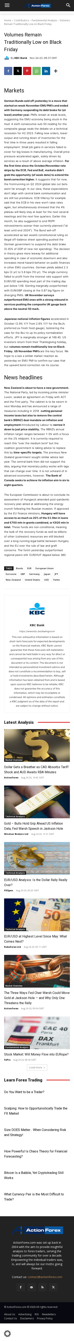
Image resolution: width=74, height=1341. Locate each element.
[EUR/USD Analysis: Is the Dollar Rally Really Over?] (37, 858)
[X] (18, 71)
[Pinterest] (27, 71)
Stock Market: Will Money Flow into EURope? (36, 1054)
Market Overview (13, 760)
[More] (55, 71)
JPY (56, 574)
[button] (7, 1333)
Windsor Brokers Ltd (16, 833)
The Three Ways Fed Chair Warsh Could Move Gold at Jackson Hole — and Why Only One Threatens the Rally (37, 998)
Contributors (21, 20)
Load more (35, 1067)
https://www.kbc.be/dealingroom (37, 631)
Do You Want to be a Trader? (24, 1092)
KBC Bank (20, 58)
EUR (29, 568)
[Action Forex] (37, 6)
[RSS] (42, 1287)
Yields (56, 579)
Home (7, 20)
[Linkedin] (46, 71)
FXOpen (8, 890)
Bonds (19, 568)
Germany (34, 574)
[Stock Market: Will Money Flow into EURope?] (37, 1032)
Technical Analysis (15, 816)
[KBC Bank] (7, 58)
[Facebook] (8, 71)
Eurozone (11, 574)
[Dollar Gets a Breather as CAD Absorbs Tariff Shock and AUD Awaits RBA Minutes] (37, 745)
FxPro (7, 1059)
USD (46, 579)
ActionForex (11, 777)
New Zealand (13, 579)
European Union (45, 568)
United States (32, 579)
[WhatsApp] (36, 71)
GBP (23, 574)
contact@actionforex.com (45, 1277)
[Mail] (32, 1287)
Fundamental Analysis (44, 20)
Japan (47, 574)
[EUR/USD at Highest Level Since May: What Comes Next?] (37, 914)
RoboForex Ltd (12, 946)
